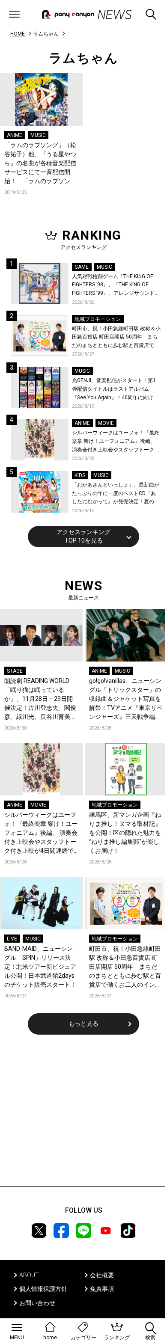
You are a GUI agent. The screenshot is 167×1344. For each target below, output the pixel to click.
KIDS (80, 475)
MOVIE (106, 423)
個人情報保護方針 (43, 1288)
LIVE (12, 939)
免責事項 (102, 1288)
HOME (17, 34)
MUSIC (38, 135)
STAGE (15, 671)
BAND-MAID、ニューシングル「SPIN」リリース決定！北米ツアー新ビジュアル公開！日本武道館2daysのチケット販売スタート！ (40, 966)
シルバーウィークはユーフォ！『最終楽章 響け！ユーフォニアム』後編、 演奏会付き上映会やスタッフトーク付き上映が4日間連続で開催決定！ (115, 442)
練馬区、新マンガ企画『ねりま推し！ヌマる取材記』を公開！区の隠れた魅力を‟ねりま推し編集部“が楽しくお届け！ (125, 832)
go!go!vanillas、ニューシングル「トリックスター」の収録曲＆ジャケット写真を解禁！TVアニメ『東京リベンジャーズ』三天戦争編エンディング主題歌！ (126, 699)
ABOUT (29, 1275)
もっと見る (83, 1023)
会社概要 (102, 1275)
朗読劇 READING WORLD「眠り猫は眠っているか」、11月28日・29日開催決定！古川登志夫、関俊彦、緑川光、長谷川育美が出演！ (40, 699)
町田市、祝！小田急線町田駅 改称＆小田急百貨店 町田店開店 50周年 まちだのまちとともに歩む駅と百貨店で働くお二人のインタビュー (116, 338)
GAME (82, 267)
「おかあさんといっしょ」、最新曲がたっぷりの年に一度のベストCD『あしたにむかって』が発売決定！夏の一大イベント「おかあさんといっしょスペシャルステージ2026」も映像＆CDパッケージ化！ (115, 494)
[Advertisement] (83, 1115)
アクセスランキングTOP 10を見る (83, 536)
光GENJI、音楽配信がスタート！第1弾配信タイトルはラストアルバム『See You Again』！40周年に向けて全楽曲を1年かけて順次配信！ (115, 389)
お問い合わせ (37, 1302)
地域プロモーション (98, 319)
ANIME (14, 135)
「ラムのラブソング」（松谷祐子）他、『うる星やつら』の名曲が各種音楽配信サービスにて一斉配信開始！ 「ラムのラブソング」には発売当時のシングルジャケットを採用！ (40, 164)
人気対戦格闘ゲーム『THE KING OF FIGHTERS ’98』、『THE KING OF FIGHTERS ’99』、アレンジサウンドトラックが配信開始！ (116, 285)
